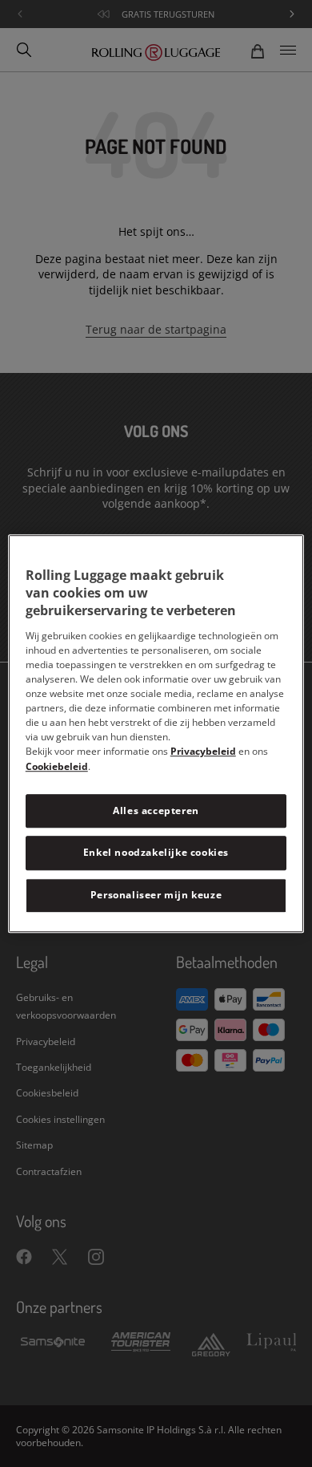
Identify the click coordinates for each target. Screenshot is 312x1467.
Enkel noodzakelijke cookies (156, 853)
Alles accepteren (156, 810)
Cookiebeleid (57, 766)
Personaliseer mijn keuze (156, 895)
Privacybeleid (203, 751)
